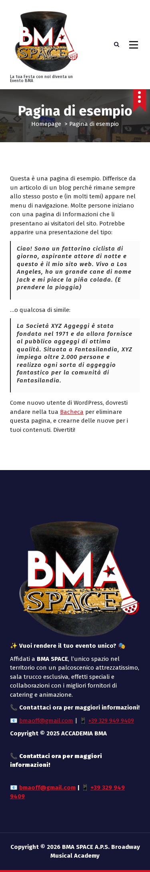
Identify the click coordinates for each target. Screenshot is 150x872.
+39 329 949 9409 (111, 720)
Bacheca (72, 411)
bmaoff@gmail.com (46, 720)
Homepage (46, 123)
